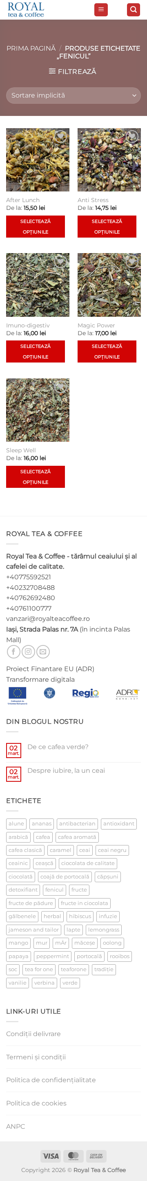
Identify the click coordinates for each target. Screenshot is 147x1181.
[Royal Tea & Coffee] (46, 10)
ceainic (18, 863)
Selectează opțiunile (35, 226)
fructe (79, 890)
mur (41, 943)
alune (16, 824)
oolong (112, 943)
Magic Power (96, 325)
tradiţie (104, 969)
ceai (84, 850)
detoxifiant (23, 890)
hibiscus (80, 916)
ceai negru (112, 850)
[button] (101, 10)
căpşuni (107, 877)
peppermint (52, 956)
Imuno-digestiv (28, 325)
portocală (89, 956)
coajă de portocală (64, 877)
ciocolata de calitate (88, 863)
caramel (60, 850)
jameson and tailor (34, 930)
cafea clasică (25, 850)
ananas (41, 824)
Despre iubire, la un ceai (66, 770)
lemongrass (103, 930)
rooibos (119, 956)
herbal (52, 916)
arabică (18, 837)
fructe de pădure (31, 903)
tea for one (39, 969)
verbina (44, 983)
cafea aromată (77, 837)
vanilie (18, 983)
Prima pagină (31, 48)
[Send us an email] (43, 651)
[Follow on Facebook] (13, 651)
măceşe (84, 943)
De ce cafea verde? (58, 747)
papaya (19, 956)
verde (70, 983)
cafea (43, 837)
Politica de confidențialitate (51, 1080)
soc (13, 969)
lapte (73, 930)
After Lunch (23, 200)
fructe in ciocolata (84, 903)
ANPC (15, 1126)
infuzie (108, 916)
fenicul (54, 890)
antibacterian (77, 824)
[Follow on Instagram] (28, 651)
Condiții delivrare (33, 1034)
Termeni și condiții (36, 1057)
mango (18, 943)
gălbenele (22, 916)
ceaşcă (44, 863)
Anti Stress (93, 200)
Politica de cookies (36, 1103)
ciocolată (21, 877)
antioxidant (118, 824)
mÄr (61, 943)
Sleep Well (21, 450)
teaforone (74, 969)
